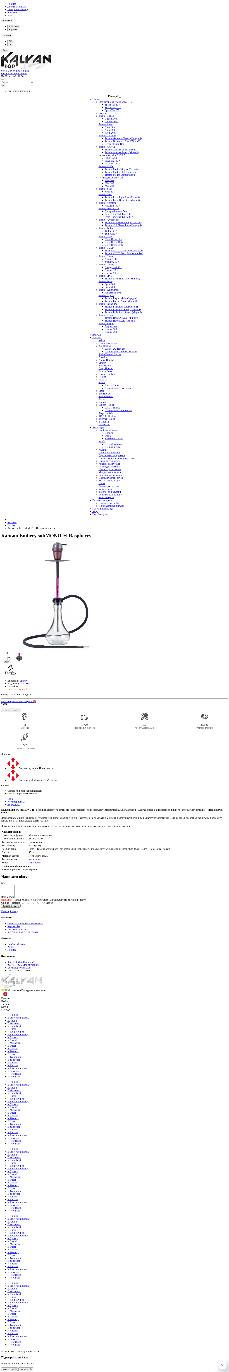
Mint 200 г (110, 186)
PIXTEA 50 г (112, 158)
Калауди (103, 449)
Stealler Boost (105, 371)
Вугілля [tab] (5, 1001)
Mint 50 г (109, 180)
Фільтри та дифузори (110, 491)
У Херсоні (12, 1065)
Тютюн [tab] (5, 1004)
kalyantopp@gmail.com (19, 967)
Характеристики (16, 801)
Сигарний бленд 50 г (116, 211)
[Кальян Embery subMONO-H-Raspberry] (55, 597)
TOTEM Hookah (107, 416)
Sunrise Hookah (106, 405)
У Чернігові (13, 1076)
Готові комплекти (108, 343)
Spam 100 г (111, 284)
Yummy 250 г (112, 261)
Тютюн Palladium (108, 304)
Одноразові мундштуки (111, 506)
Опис (10, 799)
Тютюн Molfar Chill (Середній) (121, 172)
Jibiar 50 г (110, 191)
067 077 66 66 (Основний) (15, 70)
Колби (102, 441)
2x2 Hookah (105, 346)
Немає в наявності (11, 710)
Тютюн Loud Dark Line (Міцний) (122, 200)
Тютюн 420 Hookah (109, 219)
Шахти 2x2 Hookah (115, 348)
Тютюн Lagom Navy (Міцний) (121, 301)
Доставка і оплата (16, 6)
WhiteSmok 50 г (113, 292)
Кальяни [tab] (5, 998)
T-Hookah (104, 421)
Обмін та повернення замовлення (25, 923)
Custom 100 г (112, 118)
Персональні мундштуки (112, 455)
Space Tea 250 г (113, 110)
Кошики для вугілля (109, 463)
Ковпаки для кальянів (110, 475)
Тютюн (96, 99)
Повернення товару (17, 9)
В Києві (11, 1029)
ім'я (3, 883)
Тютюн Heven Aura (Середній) (121, 320)
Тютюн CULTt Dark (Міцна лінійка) (124, 253)
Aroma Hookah (106, 360)
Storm (102, 399)
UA (6, 35)
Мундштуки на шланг (110, 472)
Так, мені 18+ (26, 1369)
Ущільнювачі (105, 489)
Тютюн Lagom (106, 295)
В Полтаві (12, 1048)
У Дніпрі (12, 1020)
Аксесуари (98, 427)
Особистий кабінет (17, 944)
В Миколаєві (14, 1043)
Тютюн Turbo (106, 228)
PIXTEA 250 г (112, 163)
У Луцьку (12, 1037)
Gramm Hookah (107, 374)
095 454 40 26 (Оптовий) (14, 73)
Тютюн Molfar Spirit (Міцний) (120, 174)
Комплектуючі (106, 497)
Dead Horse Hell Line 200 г (119, 217)
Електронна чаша (114, 438)
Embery (102, 362)
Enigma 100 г (112, 329)
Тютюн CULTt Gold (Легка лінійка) (124, 250)
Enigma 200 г (112, 332)
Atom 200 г (111, 132)
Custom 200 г (112, 121)
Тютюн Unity (105, 236)
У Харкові (12, 1062)
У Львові (12, 1040)
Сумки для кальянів (109, 466)
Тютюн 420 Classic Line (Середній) (123, 225)
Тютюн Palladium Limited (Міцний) (123, 312)
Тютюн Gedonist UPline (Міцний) (122, 141)
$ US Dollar (14, 26)
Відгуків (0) (13, 804)
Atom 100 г (111, 130)
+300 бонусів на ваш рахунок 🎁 (18, 701)
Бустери (103, 113)
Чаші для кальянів (108, 430)
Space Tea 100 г (113, 107)
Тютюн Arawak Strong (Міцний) (122, 152)
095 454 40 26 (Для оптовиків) (23, 965)
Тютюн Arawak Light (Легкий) (121, 149)
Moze (101, 390)
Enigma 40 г (111, 326)
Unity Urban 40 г (113, 239)
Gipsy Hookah (106, 368)
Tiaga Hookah (106, 413)
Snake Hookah (106, 396)
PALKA (103, 379)
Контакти (12, 12)
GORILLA (104, 424)
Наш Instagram (99, 514)
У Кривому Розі (15, 1031)
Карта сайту (13, 926)
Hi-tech (102, 376)
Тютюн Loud (105, 194)
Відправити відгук (10, 906)
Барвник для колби (109, 503)
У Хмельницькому (17, 1068)
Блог (9, 15)
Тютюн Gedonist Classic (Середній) (123, 138)
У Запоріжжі (14, 1026)
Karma (102, 382)
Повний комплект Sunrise (118, 410)
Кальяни (96, 337)
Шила (102, 483)
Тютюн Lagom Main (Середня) (121, 298)
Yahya (102, 340)
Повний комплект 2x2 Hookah (121, 351)
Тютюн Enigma (106, 323)
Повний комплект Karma (118, 388)
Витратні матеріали (102, 500)
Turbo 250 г (111, 233)
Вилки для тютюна (109, 486)
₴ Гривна (13, 30)
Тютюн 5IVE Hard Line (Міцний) (122, 278)
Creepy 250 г (111, 273)
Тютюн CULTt (106, 247)
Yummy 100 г (112, 259)
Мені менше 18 (9, 1369)
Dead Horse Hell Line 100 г (119, 214)
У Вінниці (12, 1015)
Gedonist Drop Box (114, 144)
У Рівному (13, 1051)
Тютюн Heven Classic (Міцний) (121, 318)
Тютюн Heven (106, 315)
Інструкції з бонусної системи (23, 932)
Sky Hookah (105, 393)
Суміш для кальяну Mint (111, 177)
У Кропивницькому (18, 1034)
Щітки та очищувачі (109, 461)
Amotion (103, 357)
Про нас (11, 3)
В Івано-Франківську (18, 1017)
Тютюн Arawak (107, 146)
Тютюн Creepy (106, 264)
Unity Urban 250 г (114, 245)
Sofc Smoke (105, 365)
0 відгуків (6, 694)
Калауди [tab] (5, 1009)
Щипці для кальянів (109, 452)
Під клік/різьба (112, 447)
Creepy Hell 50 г (113, 267)
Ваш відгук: (7, 897)
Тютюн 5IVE (105, 275)
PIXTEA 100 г (112, 160)
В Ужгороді (13, 1059)
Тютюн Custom (106, 116)
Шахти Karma (112, 385)
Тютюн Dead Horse (109, 208)
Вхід (4, 50)
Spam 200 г (111, 287)
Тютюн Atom (105, 124)
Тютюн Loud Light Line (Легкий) (122, 197)
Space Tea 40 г (112, 104)
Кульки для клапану (109, 480)
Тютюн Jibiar (105, 188)
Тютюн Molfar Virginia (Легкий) (121, 169)
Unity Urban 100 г (114, 242)
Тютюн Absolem (107, 203)
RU (10, 41)
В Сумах (12, 1054)
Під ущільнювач (113, 444)
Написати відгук (22, 694)
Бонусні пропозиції (102, 508)
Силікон (109, 433)
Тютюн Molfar (106, 166)
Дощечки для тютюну (110, 494)
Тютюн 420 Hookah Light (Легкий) (123, 222)
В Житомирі (14, 1023)
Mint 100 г (110, 183)
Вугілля (96, 334)
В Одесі (11, 1045)
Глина (108, 435)
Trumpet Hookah (107, 419)
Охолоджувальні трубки (111, 477)
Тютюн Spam (105, 281)
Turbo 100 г (111, 231)
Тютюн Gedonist (107, 135)
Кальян (5, 911)
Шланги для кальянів (110, 469)
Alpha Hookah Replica (110, 354)
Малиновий (35, 862)
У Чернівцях (14, 1073)
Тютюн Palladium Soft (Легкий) (121, 306)
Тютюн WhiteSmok (109, 289)
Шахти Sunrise (112, 407)
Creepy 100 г (111, 270)
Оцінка (5, 902)
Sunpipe (103, 402)
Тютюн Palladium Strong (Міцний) (123, 309)
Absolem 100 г (112, 205)
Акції (95, 511)
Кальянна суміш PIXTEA (112, 155)
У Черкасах (13, 1071)
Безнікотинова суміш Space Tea (115, 102)
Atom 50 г (110, 127)
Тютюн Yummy (107, 256)
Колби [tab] (4, 1006)
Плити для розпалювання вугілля (116, 458)
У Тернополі (14, 1057)
